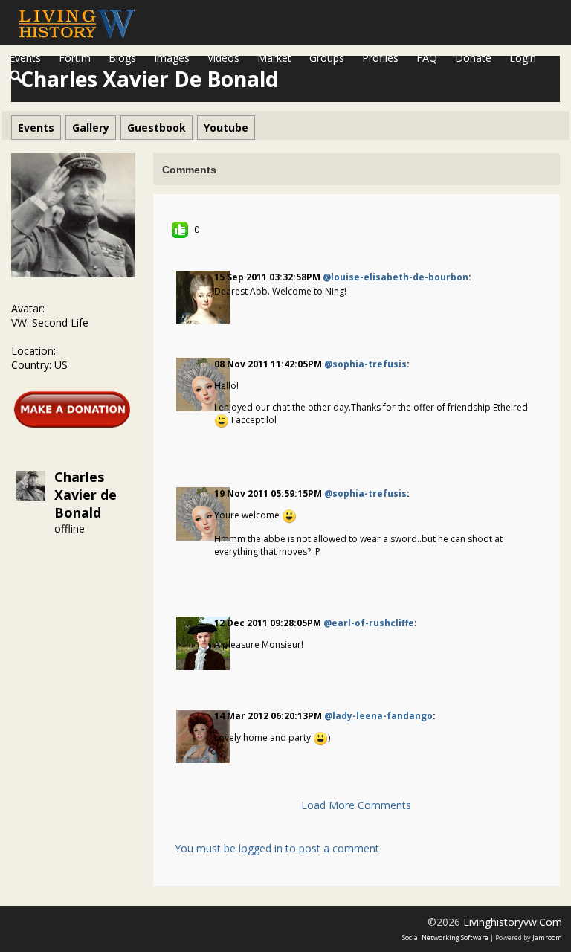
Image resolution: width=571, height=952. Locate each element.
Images (172, 58)
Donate (473, 58)
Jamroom (547, 937)
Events (25, 58)
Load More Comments (356, 805)
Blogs (122, 58)
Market (274, 58)
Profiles (380, 58)
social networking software (445, 937)
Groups (326, 58)
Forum (75, 58)
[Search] (17, 77)
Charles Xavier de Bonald (85, 494)
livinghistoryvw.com (512, 922)
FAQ (426, 58)
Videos (223, 58)
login (522, 58)
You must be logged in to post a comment (277, 848)
